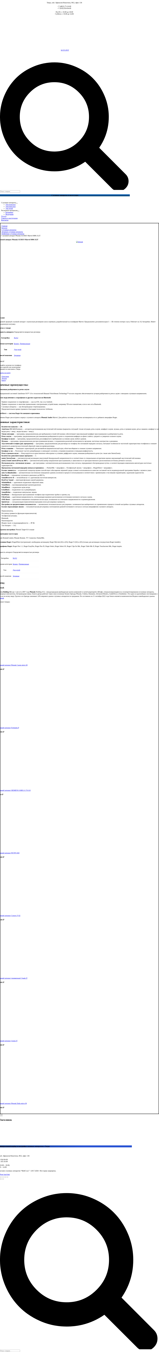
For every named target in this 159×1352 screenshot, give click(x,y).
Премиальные (25, 344)
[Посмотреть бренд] (79, 242)
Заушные (17, 355)
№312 (16, 338)
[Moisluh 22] (65, 48)
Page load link (5, 1174)
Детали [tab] (4, 378)
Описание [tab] (5, 376)
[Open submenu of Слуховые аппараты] (17, 203)
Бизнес (16, 344)
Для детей (17, 349)
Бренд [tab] (4, 380)
